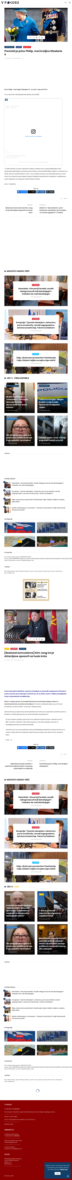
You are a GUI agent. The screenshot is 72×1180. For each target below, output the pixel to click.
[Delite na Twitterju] (37, 639)
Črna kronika (9, 47)
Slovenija (27, 47)
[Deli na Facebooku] (34, 639)
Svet (6, 649)
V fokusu (36, 285)
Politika (9, 894)
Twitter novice (12, 418)
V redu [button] (57, 1173)
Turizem (35, 354)
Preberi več (64, 1169)
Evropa (19, 47)
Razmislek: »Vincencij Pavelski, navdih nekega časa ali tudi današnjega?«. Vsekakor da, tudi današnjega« (36, 291)
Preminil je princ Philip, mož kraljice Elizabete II (54, 765)
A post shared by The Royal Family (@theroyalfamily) (33, 162)
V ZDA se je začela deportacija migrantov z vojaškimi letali (50, 913)
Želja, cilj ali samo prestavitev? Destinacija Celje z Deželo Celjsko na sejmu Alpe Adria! (36, 359)
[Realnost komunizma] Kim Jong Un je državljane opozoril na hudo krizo (19, 210)
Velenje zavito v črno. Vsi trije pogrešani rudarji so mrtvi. (52, 439)
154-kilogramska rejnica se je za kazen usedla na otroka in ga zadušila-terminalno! (19, 438)
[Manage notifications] (67, 1176)
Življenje (22, 649)
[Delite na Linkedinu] (42, 639)
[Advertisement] (36, 74)
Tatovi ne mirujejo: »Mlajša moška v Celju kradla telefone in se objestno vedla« (51, 403)
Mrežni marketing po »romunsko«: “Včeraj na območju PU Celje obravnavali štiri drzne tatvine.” (17, 402)
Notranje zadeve (12, 386)
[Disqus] (36, 244)
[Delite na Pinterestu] (39, 639)
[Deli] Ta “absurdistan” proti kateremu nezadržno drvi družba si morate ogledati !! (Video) (53, 210)
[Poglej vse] (19, 527)
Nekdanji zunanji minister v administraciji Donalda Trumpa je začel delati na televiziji (18, 766)
